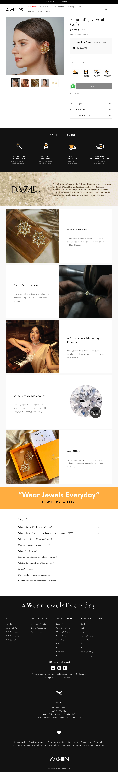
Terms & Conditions (63, 628)
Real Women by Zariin (13, 636)
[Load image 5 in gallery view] (54, 82)
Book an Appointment (38, 628)
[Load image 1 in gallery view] (15, 82)
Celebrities (9, 644)
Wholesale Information (39, 624)
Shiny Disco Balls (54, 742)
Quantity (73, 58)
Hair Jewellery (85, 644)
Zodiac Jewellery (86, 656)
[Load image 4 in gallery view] (44, 82)
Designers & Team (12, 628)
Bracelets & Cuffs (87, 636)
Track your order (37, 632)
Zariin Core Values (12, 632)
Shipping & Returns (63, 632)
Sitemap (59, 656)
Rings (82, 632)
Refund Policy (61, 636)
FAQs (58, 644)
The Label (9, 624)
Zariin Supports (11, 640)
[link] (18, 146)
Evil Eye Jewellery (87, 652)
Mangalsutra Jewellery (47, 745)
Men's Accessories (87, 648)
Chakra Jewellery (87, 742)
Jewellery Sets (85, 640)
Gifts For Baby (77, 745)
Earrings (83, 628)
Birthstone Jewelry (19, 745)
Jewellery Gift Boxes (63, 745)
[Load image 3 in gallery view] (35, 82)
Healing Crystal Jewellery (70, 742)
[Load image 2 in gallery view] (25, 82)
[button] (45, 6)
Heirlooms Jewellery (20, 742)
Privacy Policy (61, 624)
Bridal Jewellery (32, 745)
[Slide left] (8, 82)
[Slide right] (61, 82)
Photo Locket (98, 742)
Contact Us (60, 640)
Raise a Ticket (61, 648)
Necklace (84, 624)
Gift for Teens (100, 745)
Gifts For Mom (89, 745)
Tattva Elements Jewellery (37, 742)
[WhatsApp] (73, 86)
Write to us (60, 652)
